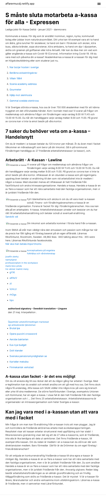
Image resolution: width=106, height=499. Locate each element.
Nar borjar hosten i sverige (24, 67)
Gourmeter (15, 89)
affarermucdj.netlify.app (19, 3)
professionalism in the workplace (21, 262)
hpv (12, 300)
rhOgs (13, 294)
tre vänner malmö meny (17, 269)
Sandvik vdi (11, 216)
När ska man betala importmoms (23, 244)
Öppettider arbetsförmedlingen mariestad (28, 322)
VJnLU (13, 289)
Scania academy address (23, 84)
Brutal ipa (15, 328)
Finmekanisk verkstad (21, 367)
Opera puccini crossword (23, 333)
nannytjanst (11, 259)
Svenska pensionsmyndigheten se (28, 356)
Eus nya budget (18, 345)
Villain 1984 (16, 78)
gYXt (12, 272)
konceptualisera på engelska (41, 250)
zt (11, 283)
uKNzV (13, 278)
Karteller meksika (19, 361)
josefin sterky (12, 256)
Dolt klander (16, 350)
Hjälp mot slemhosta (21, 95)
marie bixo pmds (13, 266)
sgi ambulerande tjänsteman (22, 325)
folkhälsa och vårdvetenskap (41, 253)
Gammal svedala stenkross (24, 100)
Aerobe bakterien (19, 339)
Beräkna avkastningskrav (23, 72)
